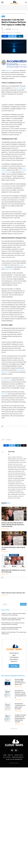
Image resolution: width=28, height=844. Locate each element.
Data (3, 16)
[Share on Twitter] (12, 36)
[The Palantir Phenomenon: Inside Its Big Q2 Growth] (14, 538)
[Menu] (2, 2)
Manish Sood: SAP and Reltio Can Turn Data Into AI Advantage (13, 571)
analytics (21, 265)
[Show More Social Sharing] (25, 36)
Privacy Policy (19, 755)
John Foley (8, 29)
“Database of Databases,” (19, 88)
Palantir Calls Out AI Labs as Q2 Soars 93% (13, 593)
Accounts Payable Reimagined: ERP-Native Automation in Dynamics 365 (20, 681)
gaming (3, 267)
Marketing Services (17, 757)
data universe (9, 70)
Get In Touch (7, 757)
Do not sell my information (14, 759)
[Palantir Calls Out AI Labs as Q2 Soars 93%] (14, 584)
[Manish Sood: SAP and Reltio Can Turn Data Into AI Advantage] (14, 561)
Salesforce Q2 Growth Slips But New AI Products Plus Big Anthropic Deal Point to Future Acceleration (12, 524)
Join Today (14, 666)
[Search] (26, 2)
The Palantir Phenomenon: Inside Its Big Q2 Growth (13, 548)
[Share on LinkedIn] (19, 36)
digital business (9, 269)
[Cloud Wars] (14, 2)
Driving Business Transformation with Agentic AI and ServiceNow (20, 706)
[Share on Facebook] (5, 36)
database (8, 439)
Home (2, 13)
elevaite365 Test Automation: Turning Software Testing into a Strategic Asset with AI (20, 694)
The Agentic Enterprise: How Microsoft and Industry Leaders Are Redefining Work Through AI (20, 718)
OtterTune (4, 394)
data (3, 439)
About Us (10, 755)
